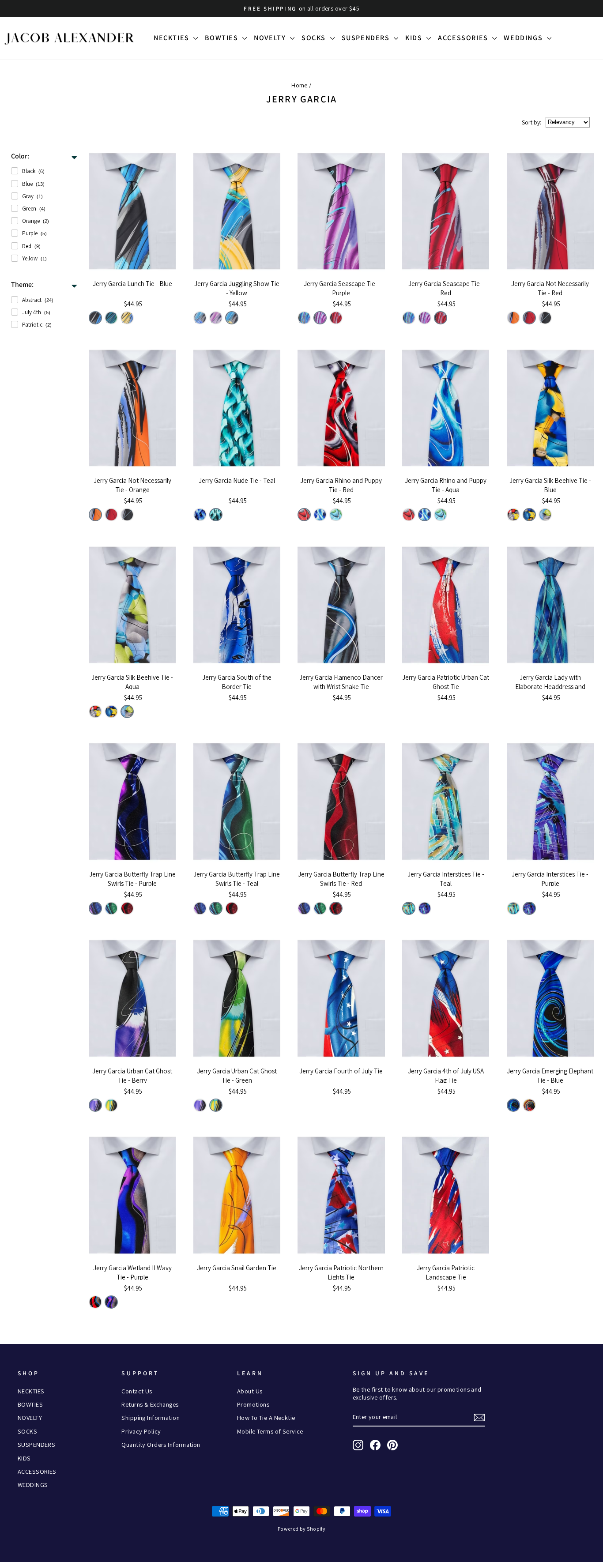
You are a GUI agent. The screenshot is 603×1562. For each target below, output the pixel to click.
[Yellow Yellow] (127, 317)
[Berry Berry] (95, 1105)
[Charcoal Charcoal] (545, 317)
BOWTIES (222, 37)
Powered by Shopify (302, 1528)
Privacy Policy (141, 1431)
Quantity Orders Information (160, 1444)
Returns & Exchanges (149, 1404)
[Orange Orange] (513, 317)
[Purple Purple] (215, 317)
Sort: (531, 122)
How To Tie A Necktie (266, 1417)
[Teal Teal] (215, 514)
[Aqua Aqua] (320, 514)
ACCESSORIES (464, 37)
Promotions (253, 1404)
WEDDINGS (524, 37)
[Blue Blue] (95, 317)
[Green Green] (111, 317)
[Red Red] (336, 317)
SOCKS (315, 37)
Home (299, 85)
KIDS (414, 37)
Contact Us (136, 1391)
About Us (249, 1391)
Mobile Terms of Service (270, 1431)
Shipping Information (150, 1417)
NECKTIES (172, 37)
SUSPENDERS (367, 37)
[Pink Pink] (529, 1105)
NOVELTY (271, 37)
